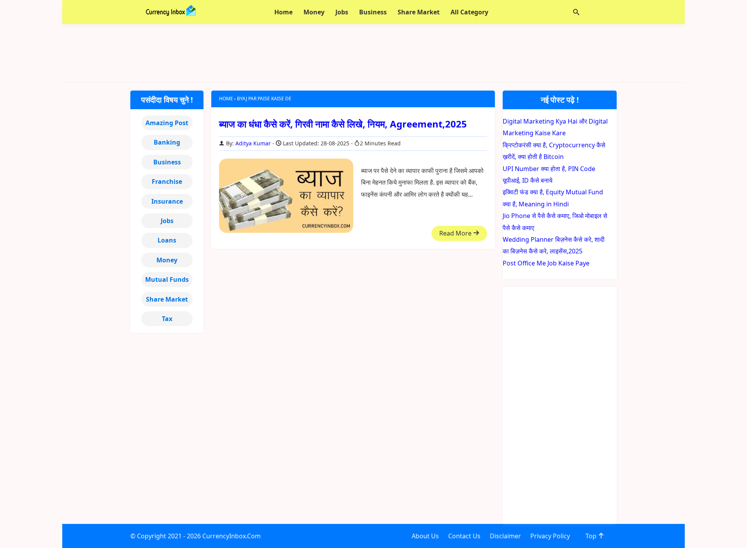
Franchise (167, 181)
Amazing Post (167, 123)
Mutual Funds (167, 279)
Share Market (167, 299)
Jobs (167, 220)
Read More (456, 233)
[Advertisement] (373, 53)
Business (167, 162)
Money (166, 260)
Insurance (167, 201)
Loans (167, 240)
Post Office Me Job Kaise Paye (546, 263)
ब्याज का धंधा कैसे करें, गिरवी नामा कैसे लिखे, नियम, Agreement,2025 (343, 123)
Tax (167, 318)
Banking (167, 142)
